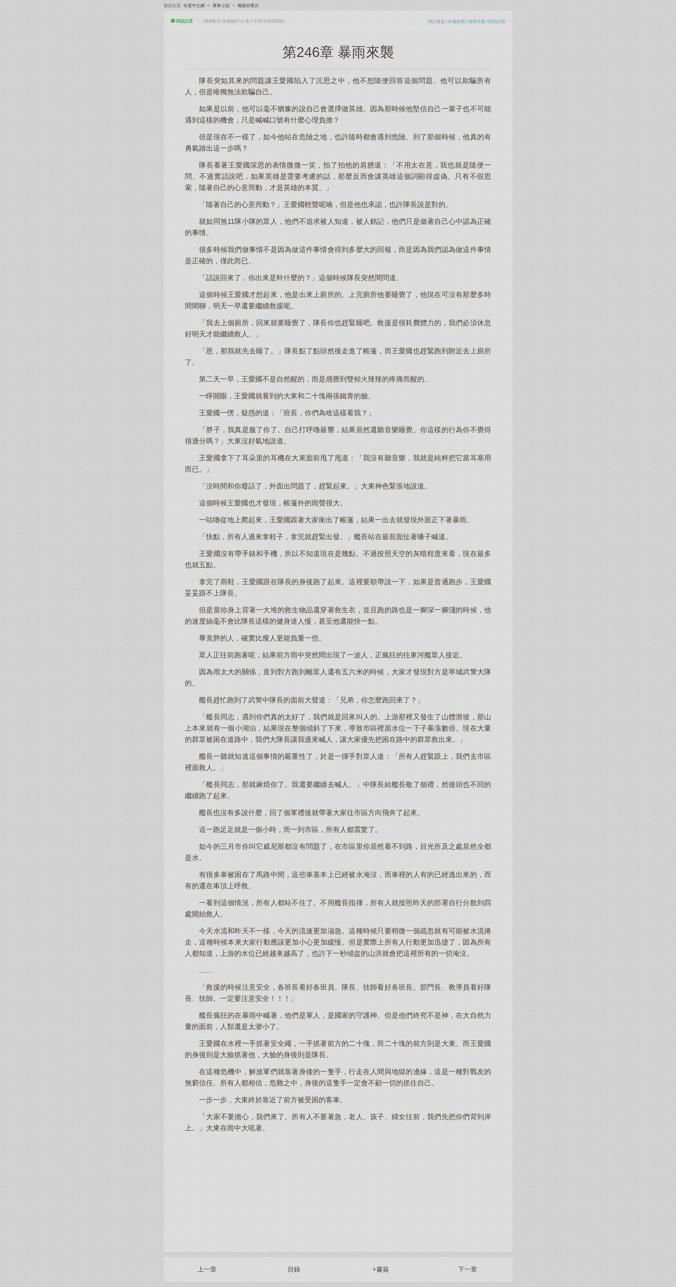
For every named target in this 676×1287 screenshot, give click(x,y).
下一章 (467, 1269)
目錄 (294, 1269)
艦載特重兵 (248, 5)
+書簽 (381, 1269)
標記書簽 (436, 21)
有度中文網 (194, 5)
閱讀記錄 (496, 21)
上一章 (207, 1269)
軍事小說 (221, 5)
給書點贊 (456, 21)
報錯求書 (476, 21)
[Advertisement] (338, 1188)
